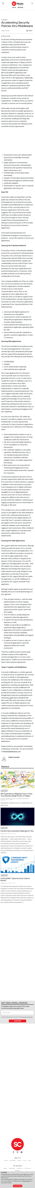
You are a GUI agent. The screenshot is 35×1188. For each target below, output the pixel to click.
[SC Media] (17, 3)
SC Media (5, 1160)
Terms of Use (24, 1017)
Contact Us (19, 1160)
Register (20, 7)
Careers (24, 1160)
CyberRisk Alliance (13, 1160)
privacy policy (26, 1181)
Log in (14, 7)
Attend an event (19, 1168)
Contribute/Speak (12, 1168)
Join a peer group (27, 1168)
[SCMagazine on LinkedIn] (21, 1152)
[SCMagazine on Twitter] (17, 1152)
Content (4, 20)
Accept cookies (17, 1185)
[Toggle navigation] (3, 3)
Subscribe (17, 1021)
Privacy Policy (30, 1017)
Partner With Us (17, 1170)
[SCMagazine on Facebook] (13, 1152)
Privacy (29, 1160)
